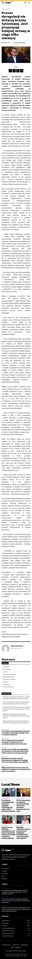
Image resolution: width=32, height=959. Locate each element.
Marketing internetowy (9, 677)
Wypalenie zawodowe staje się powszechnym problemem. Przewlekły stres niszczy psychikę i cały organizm (16, 715)
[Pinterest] (18, 70)
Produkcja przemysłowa (9, 679)
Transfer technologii (8, 687)
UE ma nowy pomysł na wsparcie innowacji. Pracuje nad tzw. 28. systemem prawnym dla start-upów (16, 702)
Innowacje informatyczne (9, 674)
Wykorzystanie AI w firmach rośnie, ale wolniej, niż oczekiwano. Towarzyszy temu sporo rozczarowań (16, 721)
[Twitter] (14, 70)
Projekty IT (5, 682)
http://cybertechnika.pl (16, 648)
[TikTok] (14, 955)
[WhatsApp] (21, 70)
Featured (5, 672)
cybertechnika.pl (20, 43)
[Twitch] (17, 955)
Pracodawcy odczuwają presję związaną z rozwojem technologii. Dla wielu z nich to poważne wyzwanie (16, 697)
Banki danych (6, 667)
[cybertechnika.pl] (6, 649)
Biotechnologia (7, 669)
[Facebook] (10, 70)
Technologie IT (6, 9)
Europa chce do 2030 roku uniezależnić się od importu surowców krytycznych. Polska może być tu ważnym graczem (16, 709)
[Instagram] (10, 955)
